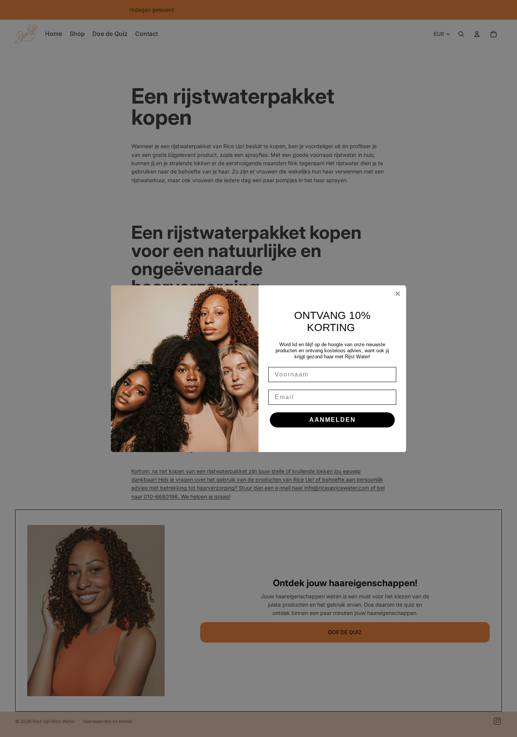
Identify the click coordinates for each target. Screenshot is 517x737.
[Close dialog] (397, 293)
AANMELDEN (332, 419)
